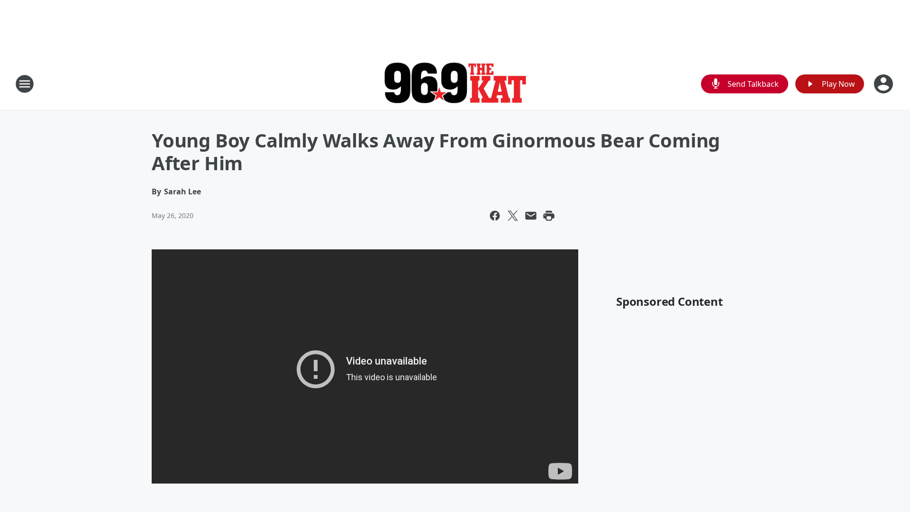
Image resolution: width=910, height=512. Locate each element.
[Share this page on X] (512, 215)
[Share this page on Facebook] (494, 215)
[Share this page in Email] (530, 215)
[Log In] (884, 83)
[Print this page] (548, 215)
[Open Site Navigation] (24, 83)
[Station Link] (455, 84)
